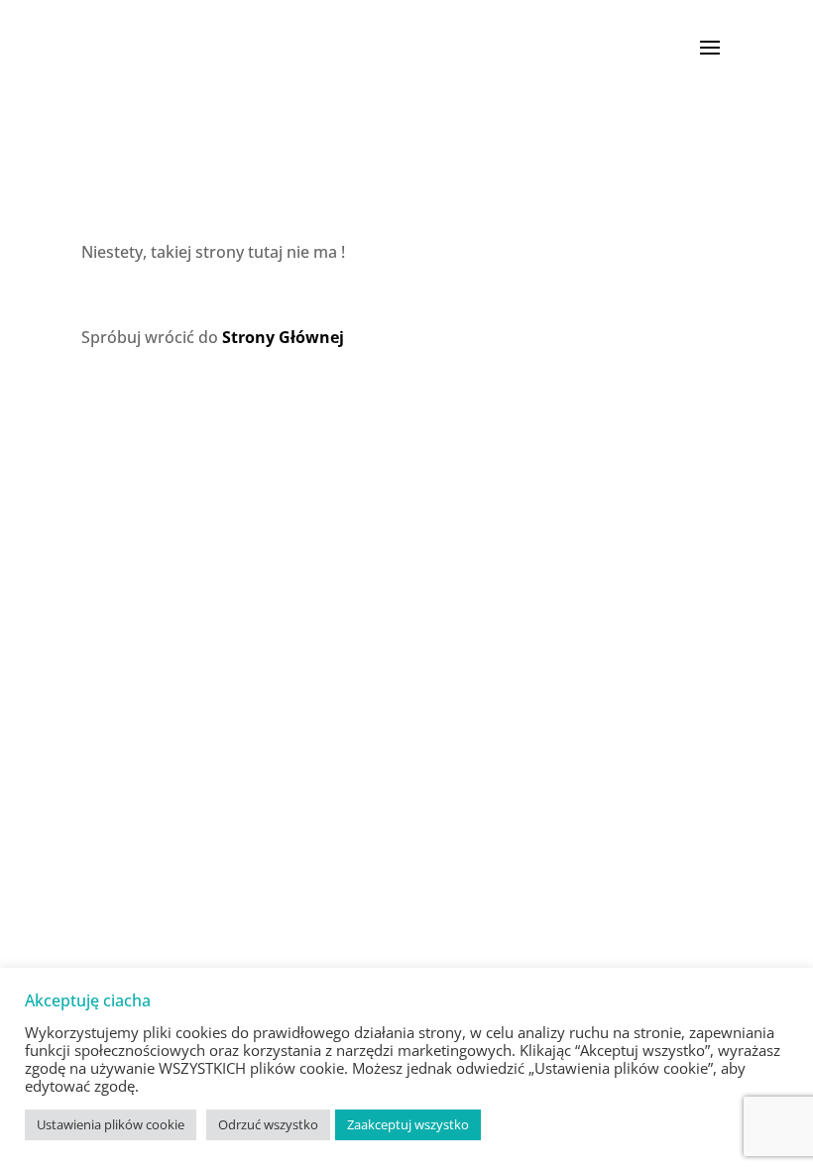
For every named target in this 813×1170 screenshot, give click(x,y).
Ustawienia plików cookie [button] (110, 1124)
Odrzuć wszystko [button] (268, 1124)
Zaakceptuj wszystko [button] (408, 1124)
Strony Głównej (283, 337)
